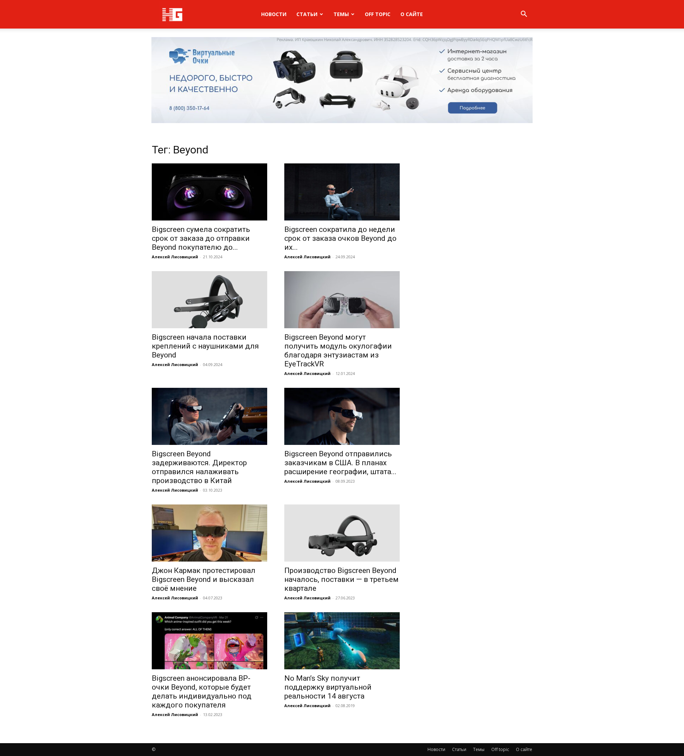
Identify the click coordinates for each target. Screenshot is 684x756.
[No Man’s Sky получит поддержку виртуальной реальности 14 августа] (342, 640)
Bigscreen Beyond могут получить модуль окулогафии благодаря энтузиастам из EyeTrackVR (338, 350)
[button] (523, 14)
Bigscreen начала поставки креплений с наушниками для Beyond (205, 346)
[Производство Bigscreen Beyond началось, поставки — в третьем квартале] (342, 533)
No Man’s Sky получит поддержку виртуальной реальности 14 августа (328, 687)
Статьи (306, 14)
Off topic (377, 14)
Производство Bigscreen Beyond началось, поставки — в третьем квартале (341, 579)
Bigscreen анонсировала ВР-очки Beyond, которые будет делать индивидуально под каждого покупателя (202, 691)
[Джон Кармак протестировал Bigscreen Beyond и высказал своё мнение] (209, 533)
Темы (341, 14)
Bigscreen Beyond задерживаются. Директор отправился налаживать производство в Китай (199, 467)
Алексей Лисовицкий (175, 256)
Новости (273, 14)
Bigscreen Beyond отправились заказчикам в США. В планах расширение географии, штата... (340, 463)
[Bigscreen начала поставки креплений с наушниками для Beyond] (209, 299)
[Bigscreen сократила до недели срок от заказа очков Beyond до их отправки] (342, 191)
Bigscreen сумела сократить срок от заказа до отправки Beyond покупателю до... (201, 238)
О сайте (411, 14)
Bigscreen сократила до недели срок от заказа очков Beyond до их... (340, 238)
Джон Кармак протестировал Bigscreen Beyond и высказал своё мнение (203, 579)
